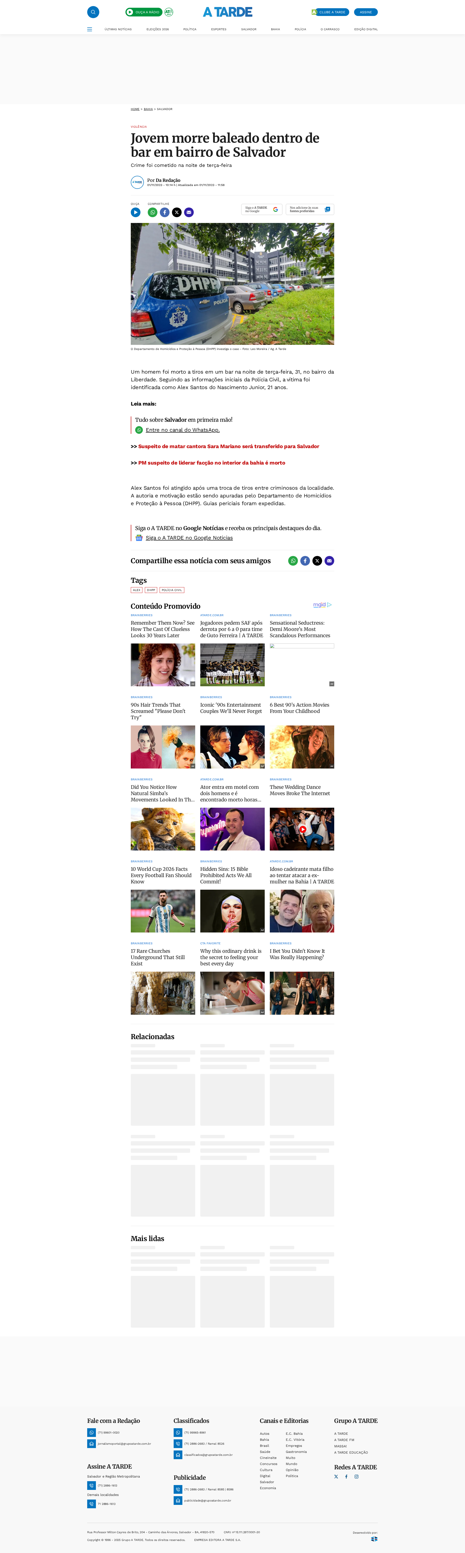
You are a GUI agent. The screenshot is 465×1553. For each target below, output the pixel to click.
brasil (264, 1446)
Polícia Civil (172, 590)
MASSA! (340, 1446)
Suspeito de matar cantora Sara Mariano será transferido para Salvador (228, 446)
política (292, 1476)
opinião (292, 1470)
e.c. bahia (294, 1433)
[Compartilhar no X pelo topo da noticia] (177, 212)
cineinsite (268, 1458)
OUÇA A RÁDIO (147, 12)
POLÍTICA (189, 29)
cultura (266, 1470)
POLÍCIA (300, 29)
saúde (265, 1452)
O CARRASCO (330, 29)
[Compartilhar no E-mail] (189, 212)
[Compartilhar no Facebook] (165, 212)
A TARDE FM (344, 1440)
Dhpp (151, 590)
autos (264, 1433)
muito (290, 1458)
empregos (294, 1446)
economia (268, 1488)
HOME (135, 109)
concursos (268, 1464)
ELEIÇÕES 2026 (158, 29)
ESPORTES (218, 29)
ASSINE (366, 12)
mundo (291, 1464)
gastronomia (296, 1452)
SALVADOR (248, 29)
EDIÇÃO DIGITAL (366, 29)
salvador (267, 1482)
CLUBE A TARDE (332, 12)
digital (265, 1476)
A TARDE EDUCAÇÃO (351, 1452)
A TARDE (341, 1433)
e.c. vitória (295, 1440)
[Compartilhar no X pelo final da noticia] (317, 561)
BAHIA (275, 29)
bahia (148, 109)
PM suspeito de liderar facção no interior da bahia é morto (211, 463)
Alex (136, 590)
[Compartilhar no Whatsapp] (152, 212)
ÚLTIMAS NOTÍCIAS (118, 29)
